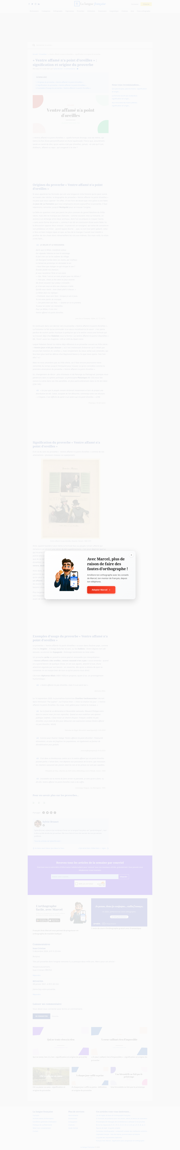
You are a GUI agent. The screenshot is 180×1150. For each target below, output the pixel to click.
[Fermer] (131, 555)
